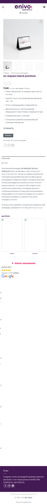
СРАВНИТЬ (8, 128)
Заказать (8, 135)
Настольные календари (19, 73)
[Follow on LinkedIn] (13, 486)
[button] (3, 7)
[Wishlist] (44, 7)
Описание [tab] (6, 158)
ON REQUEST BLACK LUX (32, 208)
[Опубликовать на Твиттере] (9, 145)
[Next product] (5, 83)
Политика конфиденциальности (23, 494)
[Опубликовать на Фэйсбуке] (5, 145)
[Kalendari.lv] (23, 7)
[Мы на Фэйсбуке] (5, 486)
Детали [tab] (5, 163)
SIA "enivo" (28, 498)
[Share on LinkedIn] (13, 145)
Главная (6, 73)
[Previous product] (9, 83)
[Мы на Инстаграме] (9, 486)
